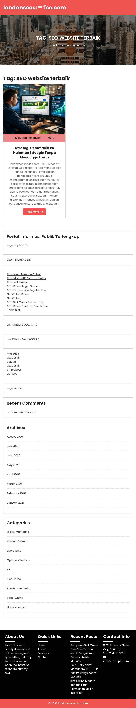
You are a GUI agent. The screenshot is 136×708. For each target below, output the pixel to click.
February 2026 (16, 493)
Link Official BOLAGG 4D (22, 325)
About (42, 649)
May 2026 (13, 465)
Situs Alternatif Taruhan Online (26, 278)
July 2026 (13, 446)
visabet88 (13, 358)
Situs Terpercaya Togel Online (26, 290)
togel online (14, 388)
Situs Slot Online (17, 282)
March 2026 (14, 484)
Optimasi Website (18, 560)
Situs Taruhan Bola (19, 260)
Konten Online (16, 541)
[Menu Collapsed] (40, 7)
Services (43, 653)
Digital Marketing (18, 532)
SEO (9, 569)
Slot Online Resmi (18, 294)
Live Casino (14, 551)
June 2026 (13, 455)
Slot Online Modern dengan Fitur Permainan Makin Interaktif (82, 687)
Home (42, 645)
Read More (33, 212)
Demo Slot (13, 310)
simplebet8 (14, 370)
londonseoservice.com (66, 45)
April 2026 (13, 474)
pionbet (12, 374)
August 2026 (15, 437)
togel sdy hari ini (17, 245)
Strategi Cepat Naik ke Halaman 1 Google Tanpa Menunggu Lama (34, 153)
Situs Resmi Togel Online (22, 286)
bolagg (11, 362)
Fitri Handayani (31, 138)
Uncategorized (16, 607)
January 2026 (16, 503)
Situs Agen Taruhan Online (24, 274)
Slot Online (14, 298)
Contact (43, 657)
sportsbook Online (19, 588)
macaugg (13, 354)
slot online (14, 579)
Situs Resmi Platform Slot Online (27, 306)
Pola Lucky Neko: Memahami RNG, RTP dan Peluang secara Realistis (84, 671)
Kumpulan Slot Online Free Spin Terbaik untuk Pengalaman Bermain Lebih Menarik (84, 653)
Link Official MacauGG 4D (23, 339)
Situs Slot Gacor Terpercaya (25, 302)
